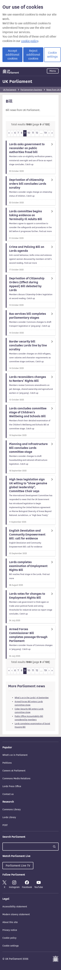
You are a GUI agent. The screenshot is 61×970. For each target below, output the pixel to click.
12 (37, 132)
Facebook (27, 887)
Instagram (14, 887)
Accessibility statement (14, 906)
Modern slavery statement (16, 914)
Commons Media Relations (16, 778)
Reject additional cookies (33, 54)
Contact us (8, 794)
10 (28, 132)
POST (5, 825)
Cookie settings (52, 54)
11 (33, 132)
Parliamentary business (31, 89)
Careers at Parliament (13, 770)
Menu (52, 70)
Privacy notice (9, 930)
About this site (10, 922)
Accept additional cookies (12, 54)
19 (45, 132)
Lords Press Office (11, 786)
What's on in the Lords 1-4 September (32, 697)
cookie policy (29, 41)
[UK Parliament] (10, 71)
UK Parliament (17, 81)
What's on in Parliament (14, 755)
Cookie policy (9, 938)
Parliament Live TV (18, 865)
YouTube (38, 887)
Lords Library (9, 817)
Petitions (7, 762)
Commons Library (11, 809)
